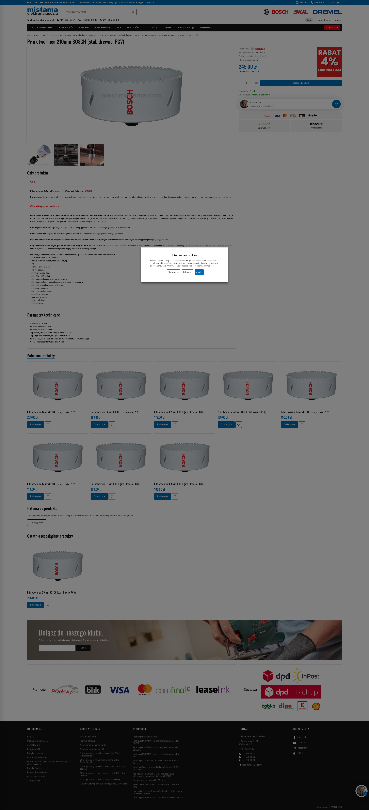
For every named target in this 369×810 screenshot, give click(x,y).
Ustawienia (174, 272)
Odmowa (187, 272)
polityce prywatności (205, 266)
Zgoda (199, 272)
